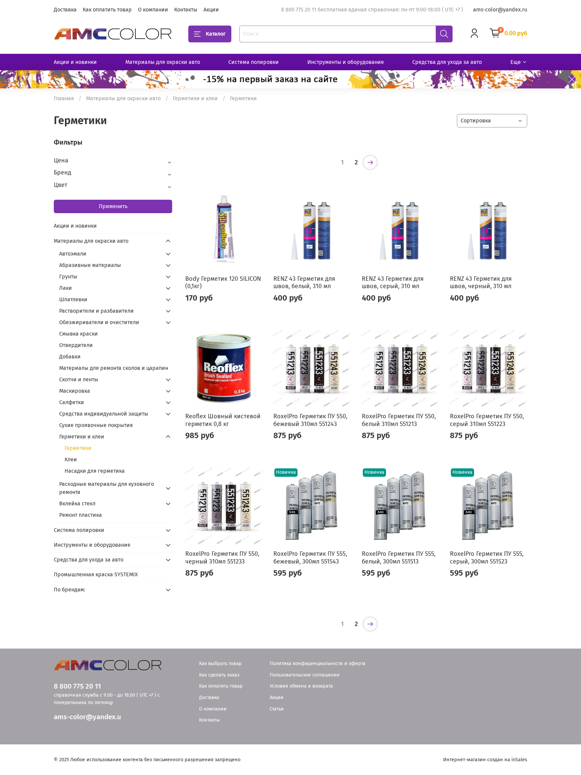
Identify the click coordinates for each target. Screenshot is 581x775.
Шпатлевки (73, 299)
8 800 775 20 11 (77, 686)
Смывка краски (78, 334)
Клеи (71, 459)
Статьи (277, 709)
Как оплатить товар (107, 9)
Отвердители (76, 345)
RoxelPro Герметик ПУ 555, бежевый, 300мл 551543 (310, 557)
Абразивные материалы (90, 265)
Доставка (65, 9)
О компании (153, 9)
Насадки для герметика (95, 471)
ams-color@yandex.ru (500, 9)
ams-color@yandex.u (87, 717)
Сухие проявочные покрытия (96, 425)
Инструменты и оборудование (345, 62)
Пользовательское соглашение (305, 675)
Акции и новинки (75, 62)
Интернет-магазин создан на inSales (485, 760)
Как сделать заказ (219, 675)
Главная (64, 98)
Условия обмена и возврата (301, 686)
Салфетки (71, 402)
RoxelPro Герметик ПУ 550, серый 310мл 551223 (487, 420)
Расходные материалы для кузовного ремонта (106, 488)
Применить (113, 206)
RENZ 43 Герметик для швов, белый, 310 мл (304, 282)
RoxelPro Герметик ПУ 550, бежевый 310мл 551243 (310, 420)
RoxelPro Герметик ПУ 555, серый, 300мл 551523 (487, 557)
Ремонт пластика (80, 515)
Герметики (78, 448)
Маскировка (74, 391)
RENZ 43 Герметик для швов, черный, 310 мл (481, 282)
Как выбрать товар (220, 663)
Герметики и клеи (195, 98)
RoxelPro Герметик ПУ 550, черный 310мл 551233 (222, 557)
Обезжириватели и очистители (99, 322)
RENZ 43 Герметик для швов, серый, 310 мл (393, 282)
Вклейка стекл (77, 503)
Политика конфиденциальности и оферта (317, 663)
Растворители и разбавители (96, 311)
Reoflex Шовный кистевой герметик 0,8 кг (223, 420)
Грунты (68, 276)
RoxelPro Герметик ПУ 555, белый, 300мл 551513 (398, 557)
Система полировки (253, 62)
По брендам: (69, 589)
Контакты (185, 9)
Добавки (70, 356)
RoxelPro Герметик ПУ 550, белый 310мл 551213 (399, 420)
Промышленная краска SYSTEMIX (96, 574)
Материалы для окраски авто (162, 62)
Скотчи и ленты (78, 379)
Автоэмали (72, 253)
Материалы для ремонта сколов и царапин (113, 368)
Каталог (216, 34)
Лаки (65, 288)
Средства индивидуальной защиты (103, 414)
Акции (211, 9)
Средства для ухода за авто (447, 62)
